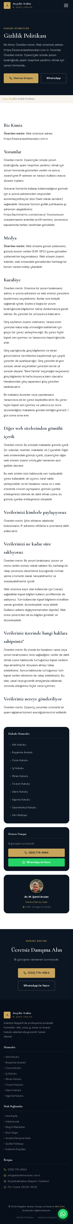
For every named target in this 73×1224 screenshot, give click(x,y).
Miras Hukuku (20, 776)
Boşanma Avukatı (22, 752)
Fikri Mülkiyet (19, 815)
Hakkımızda (12, 1121)
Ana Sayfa (11, 1116)
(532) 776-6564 (38, 852)
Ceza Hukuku (20, 760)
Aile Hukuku (19, 744)
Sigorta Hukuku (21, 799)
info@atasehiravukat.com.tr (24, 1175)
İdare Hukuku (20, 791)
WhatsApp (53, 78)
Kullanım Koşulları (16, 1149)
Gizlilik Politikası (15, 1143)
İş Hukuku (18, 768)
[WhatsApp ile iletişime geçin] (63, 1214)
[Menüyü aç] (66, 5)
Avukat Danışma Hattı (18, 1138)
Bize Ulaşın (12, 1132)
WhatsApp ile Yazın (39, 862)
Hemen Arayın (23, 78)
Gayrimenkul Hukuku (24, 807)
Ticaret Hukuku (21, 783)
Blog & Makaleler (15, 1127)
